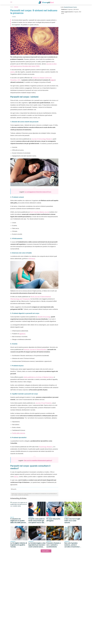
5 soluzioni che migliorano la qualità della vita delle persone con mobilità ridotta (18, 520)
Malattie (16, 7)
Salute (11, 7)
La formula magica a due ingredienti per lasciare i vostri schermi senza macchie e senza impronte (37, 545)
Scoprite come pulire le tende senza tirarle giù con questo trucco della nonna (36, 520)
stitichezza (32, 258)
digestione (22, 333)
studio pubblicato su (38, 377)
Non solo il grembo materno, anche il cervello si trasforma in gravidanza (72, 545)
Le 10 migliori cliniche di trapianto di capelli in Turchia (18, 545)
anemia (12, 72)
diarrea (16, 476)
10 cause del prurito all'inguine (53, 520)
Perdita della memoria (18, 433)
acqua (52, 80)
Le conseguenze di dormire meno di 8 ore (38, 192)
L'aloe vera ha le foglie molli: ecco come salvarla (72, 520)
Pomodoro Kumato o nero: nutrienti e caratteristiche (53, 545)
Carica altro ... (46, 551)
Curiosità (30, 517)
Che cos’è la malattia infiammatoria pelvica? (38, 460)
